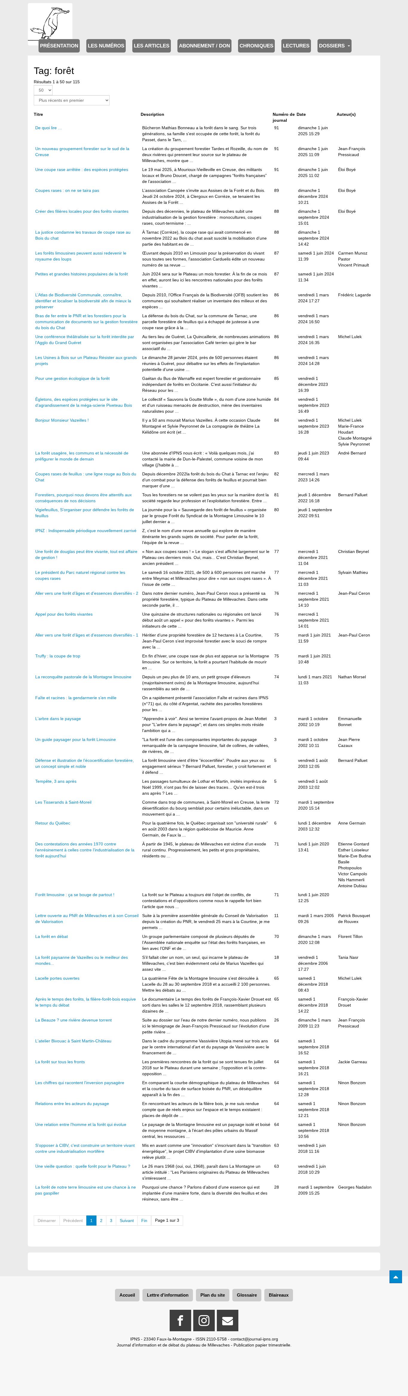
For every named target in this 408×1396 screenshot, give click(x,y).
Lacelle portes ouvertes (57, 978)
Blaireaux (279, 1295)
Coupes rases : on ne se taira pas (67, 190)
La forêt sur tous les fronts (60, 1061)
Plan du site (212, 1295)
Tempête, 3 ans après (55, 781)
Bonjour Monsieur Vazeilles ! (62, 420)
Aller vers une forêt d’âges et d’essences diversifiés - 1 (86, 635)
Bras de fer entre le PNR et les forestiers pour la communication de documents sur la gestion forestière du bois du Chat (86, 321)
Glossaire (247, 1295)
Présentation (59, 46)
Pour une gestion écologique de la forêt (72, 378)
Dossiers (332, 46)
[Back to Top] (395, 1276)
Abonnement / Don (204, 46)
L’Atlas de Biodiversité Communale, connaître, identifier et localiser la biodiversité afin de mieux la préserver (83, 300)
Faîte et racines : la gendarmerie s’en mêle (75, 697)
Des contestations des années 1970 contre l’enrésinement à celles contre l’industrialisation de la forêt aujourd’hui (84, 850)
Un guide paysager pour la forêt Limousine (75, 739)
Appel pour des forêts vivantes (64, 614)
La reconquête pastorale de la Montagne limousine (83, 676)
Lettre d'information (167, 1295)
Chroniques (256, 46)
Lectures (296, 46)
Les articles (151, 46)
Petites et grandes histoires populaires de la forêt (81, 274)
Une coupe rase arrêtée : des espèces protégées (81, 169)
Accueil (127, 1295)
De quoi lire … (48, 127)
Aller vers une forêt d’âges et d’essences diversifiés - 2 (86, 593)
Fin (144, 1220)
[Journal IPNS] (50, 11)
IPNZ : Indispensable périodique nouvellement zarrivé (85, 530)
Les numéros (106, 46)
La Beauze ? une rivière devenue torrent (73, 1020)
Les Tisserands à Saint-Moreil (64, 802)
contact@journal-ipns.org (254, 1339)
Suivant (127, 1220)
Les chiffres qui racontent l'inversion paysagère (79, 1082)
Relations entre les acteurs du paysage (72, 1103)
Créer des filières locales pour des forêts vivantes (81, 211)
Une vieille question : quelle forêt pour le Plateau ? (82, 1166)
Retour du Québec (52, 823)
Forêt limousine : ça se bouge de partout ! (74, 894)
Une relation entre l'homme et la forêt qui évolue (80, 1124)
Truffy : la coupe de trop (57, 656)
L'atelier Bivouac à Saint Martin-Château (73, 1040)
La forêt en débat (51, 936)
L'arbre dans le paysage (58, 718)
